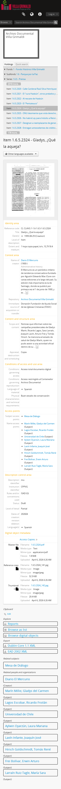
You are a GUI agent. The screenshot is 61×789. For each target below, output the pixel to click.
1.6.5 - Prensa (19, 79)
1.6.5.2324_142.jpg (39, 585)
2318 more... (14, 83)
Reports (12, 624)
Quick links (40, 14)
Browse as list (17, 630)
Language (32, 14)
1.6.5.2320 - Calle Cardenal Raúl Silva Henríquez (34, 88)
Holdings (8, 64)
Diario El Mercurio (29, 260)
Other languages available (21, 153)
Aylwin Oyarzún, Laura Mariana (39, 439)
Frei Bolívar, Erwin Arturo (36, 459)
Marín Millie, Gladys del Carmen (39, 423)
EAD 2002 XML (17, 651)
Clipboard (24, 14)
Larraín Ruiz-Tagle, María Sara (38, 465)
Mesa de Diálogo (32, 416)
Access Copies (27, 539)
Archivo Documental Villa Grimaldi (37, 299)
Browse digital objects (22, 635)
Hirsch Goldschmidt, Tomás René (40, 452)
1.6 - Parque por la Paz (27, 74)
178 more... (13, 132)
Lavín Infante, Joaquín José (37, 446)
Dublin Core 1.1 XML (21, 645)
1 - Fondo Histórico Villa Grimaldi (29, 69)
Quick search (22, 64)
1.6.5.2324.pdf (37, 544)
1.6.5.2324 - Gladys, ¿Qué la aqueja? (28, 108)
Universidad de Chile (34, 436)
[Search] (56, 22)
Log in (51, 14)
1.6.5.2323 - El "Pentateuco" (25, 103)
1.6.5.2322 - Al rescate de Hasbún (27, 98)
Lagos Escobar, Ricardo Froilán (39, 430)
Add (9, 614)
